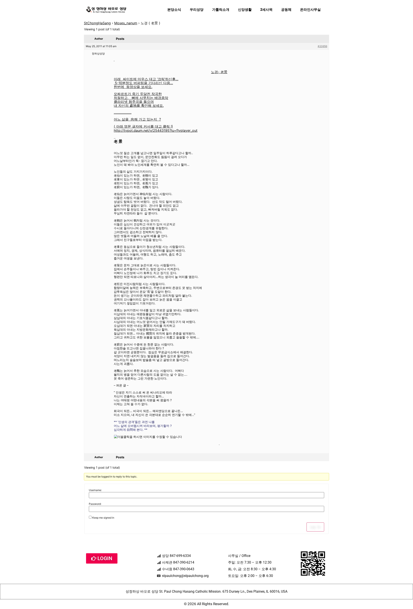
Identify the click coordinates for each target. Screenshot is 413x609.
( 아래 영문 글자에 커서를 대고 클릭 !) (143, 126)
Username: (95, 490)
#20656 (322, 46)
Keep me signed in (103, 517)
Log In (315, 527)
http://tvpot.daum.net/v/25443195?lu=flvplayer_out (155, 130)
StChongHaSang (97, 23)
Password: (95, 504)
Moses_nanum (125, 23)
